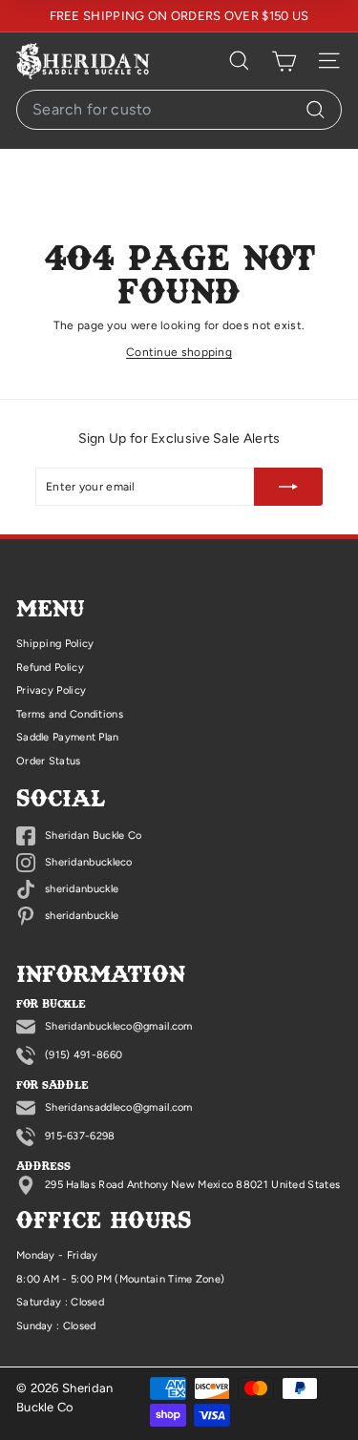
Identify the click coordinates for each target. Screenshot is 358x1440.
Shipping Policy (55, 643)
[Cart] (284, 61)
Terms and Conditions (69, 714)
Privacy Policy (51, 690)
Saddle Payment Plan (67, 737)
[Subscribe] (288, 487)
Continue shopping (179, 352)
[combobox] (179, 110)
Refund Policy (50, 667)
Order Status (48, 761)
